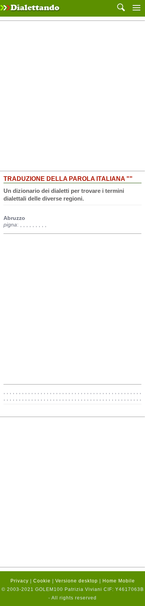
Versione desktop (76, 581)
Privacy (19, 581)
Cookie (42, 581)
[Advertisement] (72, 96)
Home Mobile (118, 581)
